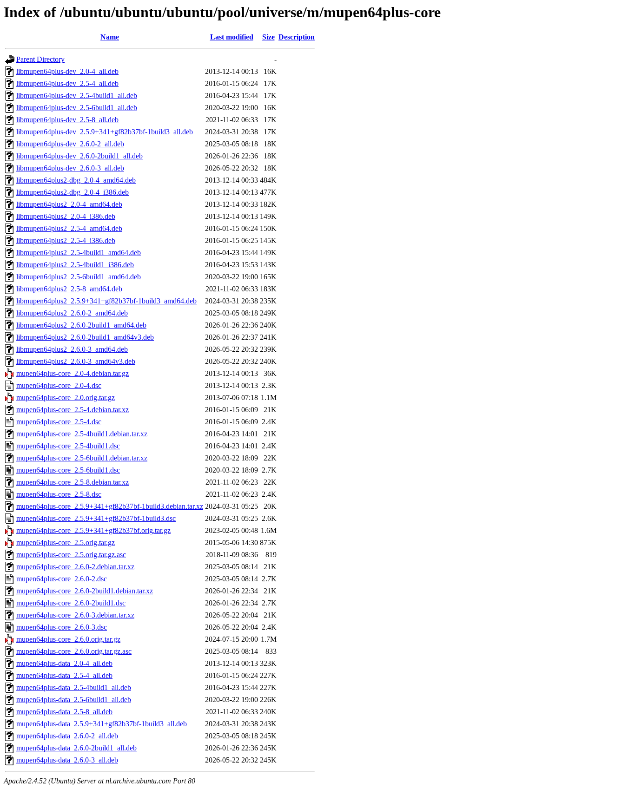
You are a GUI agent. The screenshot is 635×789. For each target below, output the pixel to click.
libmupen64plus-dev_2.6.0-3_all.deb (70, 168)
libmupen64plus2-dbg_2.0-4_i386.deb (72, 192)
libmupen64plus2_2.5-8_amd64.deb (69, 289)
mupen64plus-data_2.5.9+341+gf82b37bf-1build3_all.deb (101, 724)
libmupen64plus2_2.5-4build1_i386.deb (75, 265)
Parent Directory (40, 59)
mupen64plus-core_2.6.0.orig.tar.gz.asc (74, 651)
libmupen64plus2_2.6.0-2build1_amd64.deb (81, 325)
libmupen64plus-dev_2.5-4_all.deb (67, 83)
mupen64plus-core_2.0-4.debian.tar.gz (72, 373)
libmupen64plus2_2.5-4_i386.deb (65, 240)
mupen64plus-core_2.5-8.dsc (58, 494)
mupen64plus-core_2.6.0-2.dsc (61, 579)
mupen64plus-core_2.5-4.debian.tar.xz (72, 410)
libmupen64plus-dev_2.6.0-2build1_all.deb (79, 156)
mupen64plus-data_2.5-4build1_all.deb (73, 687)
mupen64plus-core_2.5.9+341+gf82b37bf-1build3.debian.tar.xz (109, 506)
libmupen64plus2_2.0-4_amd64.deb (69, 204)
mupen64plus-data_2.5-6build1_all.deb (73, 700)
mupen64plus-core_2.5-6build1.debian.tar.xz (81, 458)
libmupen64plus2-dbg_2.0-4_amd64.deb (76, 180)
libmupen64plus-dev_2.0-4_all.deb (67, 71)
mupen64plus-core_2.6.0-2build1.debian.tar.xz (84, 591)
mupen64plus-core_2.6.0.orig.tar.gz (68, 639)
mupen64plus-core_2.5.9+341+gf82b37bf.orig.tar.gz (93, 530)
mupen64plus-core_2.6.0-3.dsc (61, 627)
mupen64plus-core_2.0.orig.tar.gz (65, 397)
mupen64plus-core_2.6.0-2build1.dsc (71, 603)
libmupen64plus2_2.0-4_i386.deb (65, 216)
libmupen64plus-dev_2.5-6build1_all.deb (76, 108)
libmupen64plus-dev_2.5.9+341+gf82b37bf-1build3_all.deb (104, 132)
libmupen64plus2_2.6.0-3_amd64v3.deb (75, 361)
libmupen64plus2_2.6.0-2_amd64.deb (72, 313)
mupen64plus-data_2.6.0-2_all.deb (67, 736)
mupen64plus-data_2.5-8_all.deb (64, 712)
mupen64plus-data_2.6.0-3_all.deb (67, 760)
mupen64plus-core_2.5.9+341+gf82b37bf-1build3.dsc (96, 518)
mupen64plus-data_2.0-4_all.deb (64, 663)
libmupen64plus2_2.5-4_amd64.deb (69, 228)
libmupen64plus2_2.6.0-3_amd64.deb (72, 349)
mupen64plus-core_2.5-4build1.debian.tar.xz (81, 434)
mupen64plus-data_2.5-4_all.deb (64, 675)
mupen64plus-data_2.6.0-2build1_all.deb (76, 748)
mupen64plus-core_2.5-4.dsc (58, 422)
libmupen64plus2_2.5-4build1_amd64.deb (78, 252)
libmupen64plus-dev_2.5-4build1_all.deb (76, 95)
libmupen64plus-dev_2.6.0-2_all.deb (70, 144)
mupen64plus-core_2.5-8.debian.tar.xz (72, 482)
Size (268, 37)
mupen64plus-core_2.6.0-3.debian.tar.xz (75, 615)
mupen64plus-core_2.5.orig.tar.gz (65, 542)
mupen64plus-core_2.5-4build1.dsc (68, 446)
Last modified (231, 37)
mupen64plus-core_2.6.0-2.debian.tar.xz (75, 567)
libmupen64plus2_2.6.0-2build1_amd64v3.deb (85, 337)
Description (296, 37)
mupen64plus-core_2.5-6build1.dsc (68, 470)
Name (109, 37)
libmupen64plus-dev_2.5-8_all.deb (67, 120)
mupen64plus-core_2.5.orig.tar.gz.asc (71, 555)
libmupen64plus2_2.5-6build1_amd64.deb (78, 277)
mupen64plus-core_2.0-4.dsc (58, 385)
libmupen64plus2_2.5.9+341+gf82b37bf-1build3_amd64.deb (106, 301)
